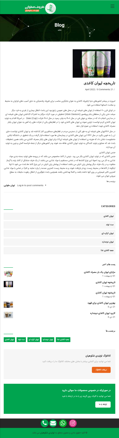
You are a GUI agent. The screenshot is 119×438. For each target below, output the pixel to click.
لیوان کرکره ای (108, 233)
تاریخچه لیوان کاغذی (105, 282)
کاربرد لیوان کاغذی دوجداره (102, 313)
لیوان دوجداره (108, 242)
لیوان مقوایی (9, 185)
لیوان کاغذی (109, 216)
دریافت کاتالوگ (101, 369)
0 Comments (103, 89)
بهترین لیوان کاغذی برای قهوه (101, 303)
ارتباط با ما (103, 404)
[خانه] (40, 6)
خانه (59, 30)
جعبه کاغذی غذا (107, 250)
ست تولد (110, 224)
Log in (20, 185)
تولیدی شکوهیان (47, 433)
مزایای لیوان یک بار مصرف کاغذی (99, 272)
